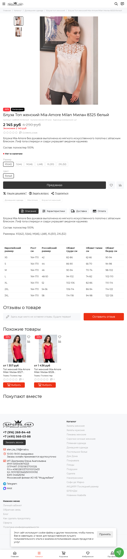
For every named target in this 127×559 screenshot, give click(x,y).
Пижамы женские (76, 434)
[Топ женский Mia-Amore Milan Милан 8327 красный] (17, 349)
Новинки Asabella (76, 495)
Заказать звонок (14, 442)
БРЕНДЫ (72, 490)
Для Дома (72, 456)
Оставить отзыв (103, 316)
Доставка (81, 211)
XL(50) (50, 164)
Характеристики (56, 211)
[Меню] (4, 4)
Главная (7, 10)
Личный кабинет (12, 505)
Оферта (7, 522)
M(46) (29, 164)
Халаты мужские (76, 430)
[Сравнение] (120, 185)
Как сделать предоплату (17, 518)
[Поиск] (116, 4)
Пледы (70, 464)
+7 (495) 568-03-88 (17, 436)
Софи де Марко (75, 482)
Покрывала (73, 460)
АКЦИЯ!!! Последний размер (83, 486)
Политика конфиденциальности (21, 527)
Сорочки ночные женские (81, 438)
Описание (30, 211)
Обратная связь (12, 509)
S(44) (19, 164)
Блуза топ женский (55, 10)
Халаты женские (76, 425)
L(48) (40, 164)
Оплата (102, 211)
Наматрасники (75, 477)
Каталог (18, 10)
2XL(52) (62, 164)
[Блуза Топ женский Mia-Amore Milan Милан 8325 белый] (69, 60)
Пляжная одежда (76, 443)
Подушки (72, 469)
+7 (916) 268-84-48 (16, 432)
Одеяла (71, 473)
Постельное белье (77, 451)
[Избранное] (111, 185)
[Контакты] (122, 4)
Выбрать (16, 385)
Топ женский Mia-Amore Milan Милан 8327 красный (16, 371)
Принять (105, 534)
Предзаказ (54, 185)
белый (8, 175)
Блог (5, 514)
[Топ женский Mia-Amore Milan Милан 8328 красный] (48, 349)
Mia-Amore (32, 200)
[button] (26, 60)
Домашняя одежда (34, 10)
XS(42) (8, 164)
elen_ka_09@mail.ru (18, 449)
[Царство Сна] (15, 4)
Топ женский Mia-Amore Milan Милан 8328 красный (47, 371)
